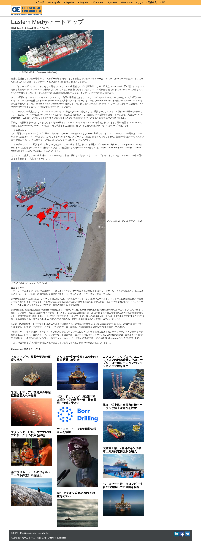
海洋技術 (41, 537)
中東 (38, 349)
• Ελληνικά (97, 2)
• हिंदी (162, 2)
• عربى (139, 2)
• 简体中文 (152, 2)
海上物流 (15, 537)
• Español (69, 2)
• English (83, 2)
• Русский (112, 2)
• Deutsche (127, 2)
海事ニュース (28, 537)
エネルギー (29, 349)
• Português (54, 2)
